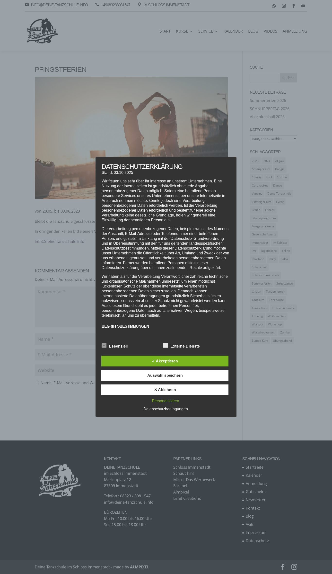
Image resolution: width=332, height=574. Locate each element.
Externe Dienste (185, 346)
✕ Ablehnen (165, 390)
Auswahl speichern (165, 375)
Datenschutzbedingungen (165, 409)
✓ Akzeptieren (165, 361)
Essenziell (118, 346)
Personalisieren (165, 401)
